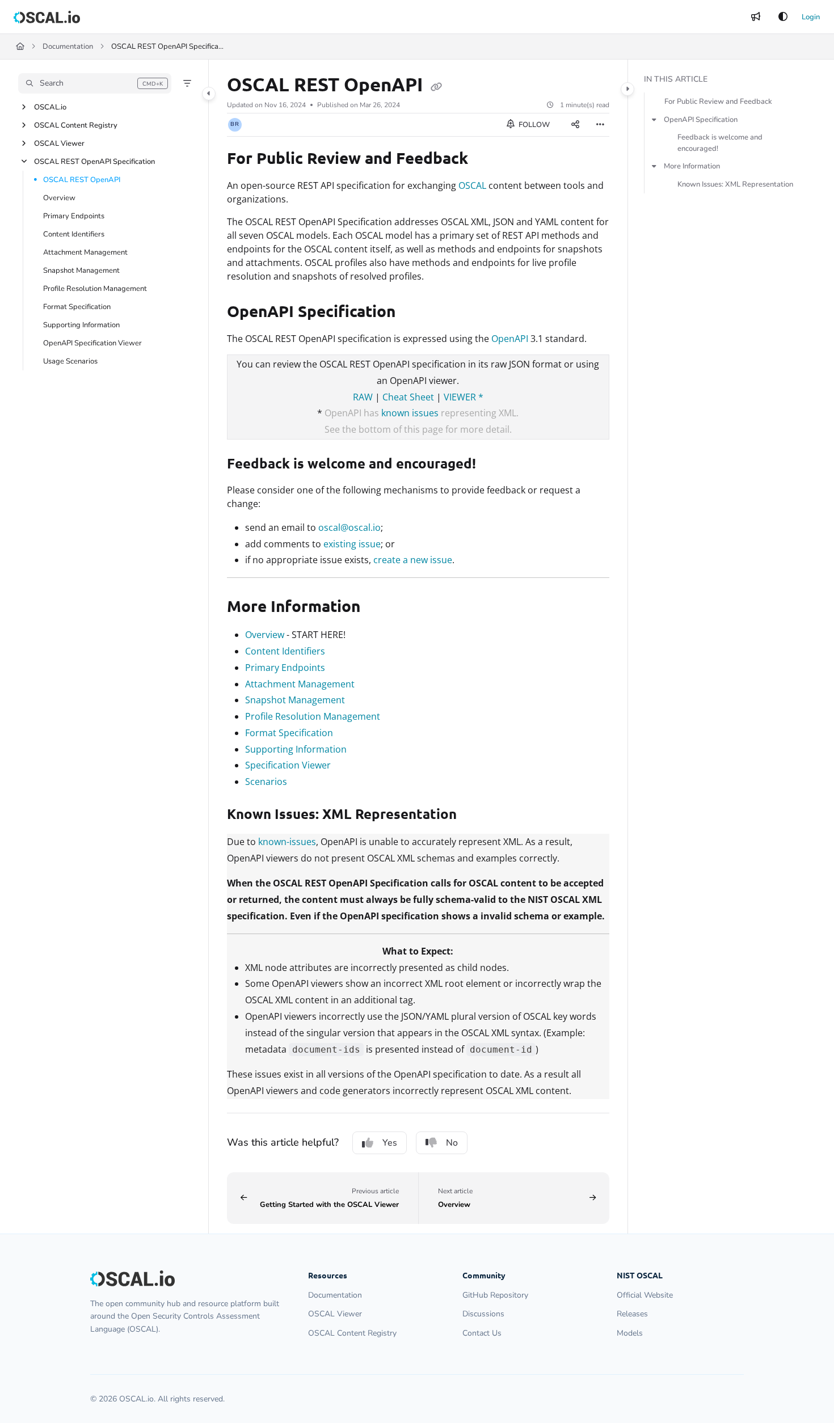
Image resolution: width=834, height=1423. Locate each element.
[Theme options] (783, 17)
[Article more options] (600, 125)
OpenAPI (509, 338)
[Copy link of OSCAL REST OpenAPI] (436, 86)
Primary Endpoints (73, 216)
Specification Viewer (288, 765)
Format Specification (77, 307)
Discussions (483, 1313)
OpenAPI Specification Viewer (92, 343)
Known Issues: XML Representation (735, 184)
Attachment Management (85, 252)
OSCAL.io (50, 107)
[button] (94, 83)
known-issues (287, 841)
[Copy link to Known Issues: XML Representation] (475, 815)
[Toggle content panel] (627, 89)
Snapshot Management (81, 270)
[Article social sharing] (575, 125)
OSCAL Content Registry (75, 125)
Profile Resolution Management (95, 289)
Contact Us (482, 1333)
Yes (389, 1143)
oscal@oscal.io (349, 527)
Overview (59, 198)
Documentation (68, 46)
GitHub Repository (495, 1295)
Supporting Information (81, 325)
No (452, 1143)
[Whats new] (756, 17)
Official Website (645, 1295)
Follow (533, 125)
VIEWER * (463, 397)
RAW (363, 397)
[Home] (47, 17)
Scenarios (266, 781)
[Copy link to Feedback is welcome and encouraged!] (494, 465)
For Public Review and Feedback (718, 101)
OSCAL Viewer (59, 143)
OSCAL (472, 185)
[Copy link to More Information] (378, 608)
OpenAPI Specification (701, 120)
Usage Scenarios (70, 361)
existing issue (352, 544)
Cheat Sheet (408, 397)
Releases (632, 1313)
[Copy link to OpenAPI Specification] (414, 313)
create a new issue (412, 560)
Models (630, 1333)
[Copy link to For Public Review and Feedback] (486, 160)
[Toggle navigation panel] (209, 93)
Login (811, 17)
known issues (410, 413)
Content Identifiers (73, 234)
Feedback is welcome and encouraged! (720, 143)
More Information (692, 166)
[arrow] (654, 119)
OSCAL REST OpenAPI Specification (94, 162)
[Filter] (187, 83)
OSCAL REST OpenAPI (81, 180)
